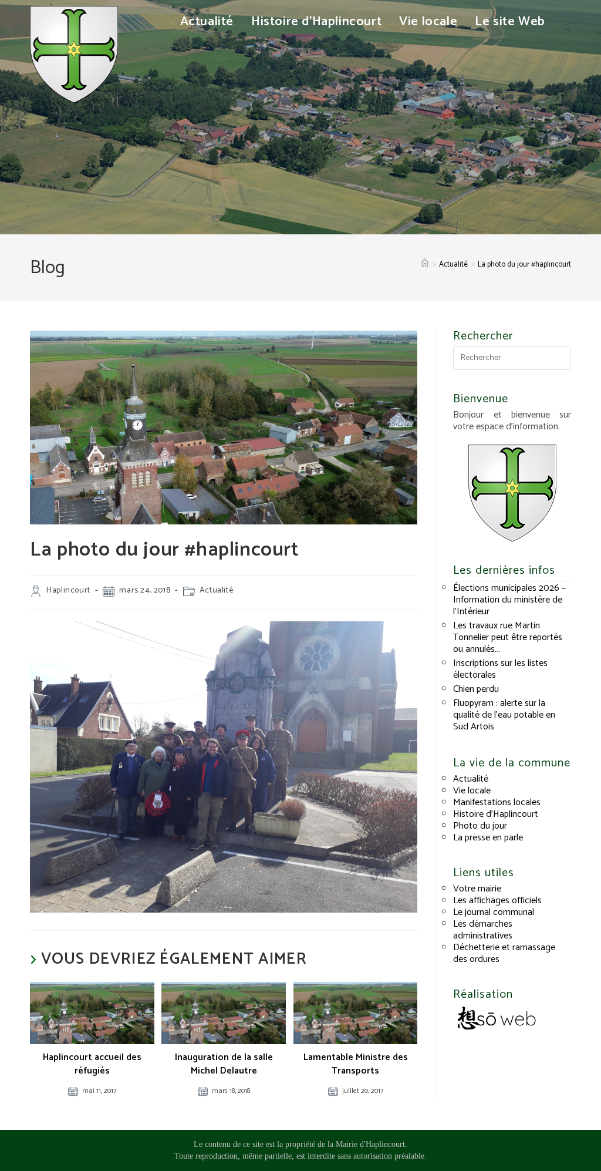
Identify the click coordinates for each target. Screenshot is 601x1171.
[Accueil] (425, 264)
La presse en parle (488, 838)
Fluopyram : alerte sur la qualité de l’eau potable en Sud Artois (504, 715)
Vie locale (472, 791)
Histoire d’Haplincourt (495, 814)
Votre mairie (477, 889)
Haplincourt (68, 590)
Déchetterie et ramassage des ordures (504, 953)
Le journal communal (493, 912)
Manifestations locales (497, 802)
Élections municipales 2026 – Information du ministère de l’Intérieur (509, 600)
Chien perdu (476, 689)
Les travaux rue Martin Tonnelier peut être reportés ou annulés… (507, 637)
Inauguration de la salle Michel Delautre (224, 1064)
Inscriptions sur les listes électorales (500, 669)
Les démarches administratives (482, 930)
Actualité (216, 590)
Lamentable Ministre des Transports (355, 1064)
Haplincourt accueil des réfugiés (92, 1064)
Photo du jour (480, 826)
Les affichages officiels (497, 900)
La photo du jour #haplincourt (524, 264)
